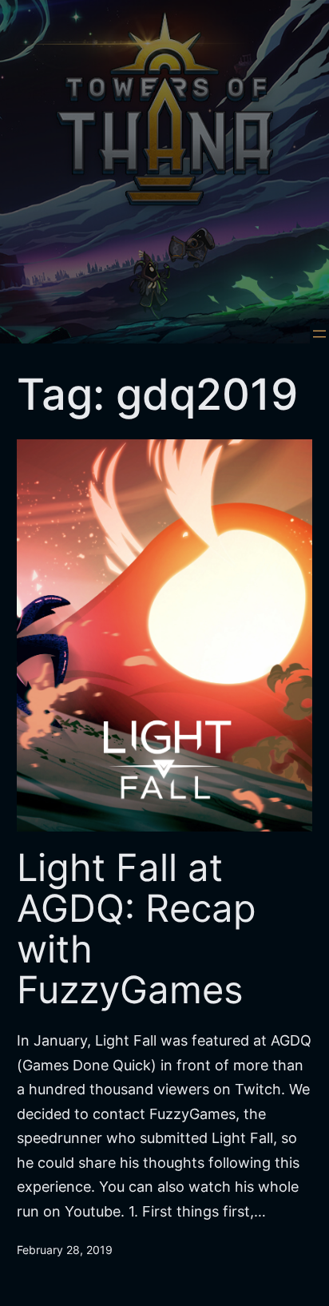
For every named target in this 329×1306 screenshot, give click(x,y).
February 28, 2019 (65, 1250)
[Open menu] (319, 333)
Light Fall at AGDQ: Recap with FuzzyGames (136, 929)
